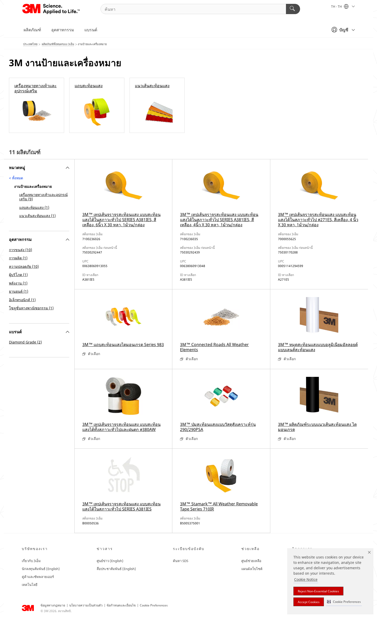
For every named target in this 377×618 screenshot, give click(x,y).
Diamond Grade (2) (25, 342)
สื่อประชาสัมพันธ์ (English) (116, 568)
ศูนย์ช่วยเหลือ (251, 560)
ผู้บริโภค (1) (18, 274)
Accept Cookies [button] (309, 602)
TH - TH (337, 6)
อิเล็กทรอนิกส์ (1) (22, 299)
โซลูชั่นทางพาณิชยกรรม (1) (31, 308)
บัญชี (343, 30)
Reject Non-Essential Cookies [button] (318, 591)
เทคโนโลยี (29, 584)
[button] (344, 601)
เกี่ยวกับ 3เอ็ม (31, 560)
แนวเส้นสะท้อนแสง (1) (37, 215)
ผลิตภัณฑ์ (32, 30)
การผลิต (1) (18, 258)
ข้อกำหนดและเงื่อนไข (121, 605)
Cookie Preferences (154, 605)
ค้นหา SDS (180, 560)
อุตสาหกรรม (62, 30)
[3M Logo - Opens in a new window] (51, 9)
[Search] (293, 9)
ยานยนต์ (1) (18, 291)
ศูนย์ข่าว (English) (110, 560)
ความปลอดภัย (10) (24, 266)
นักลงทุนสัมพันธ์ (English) (41, 568)
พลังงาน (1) (18, 283)
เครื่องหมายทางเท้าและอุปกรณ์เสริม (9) (43, 197)
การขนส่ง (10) (20, 249)
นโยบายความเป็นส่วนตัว (86, 605)
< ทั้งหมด (16, 177)
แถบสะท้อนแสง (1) (34, 207)
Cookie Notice (306, 579)
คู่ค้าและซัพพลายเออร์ (38, 576)
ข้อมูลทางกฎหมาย (53, 605)
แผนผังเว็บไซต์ (251, 568)
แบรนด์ (90, 30)
